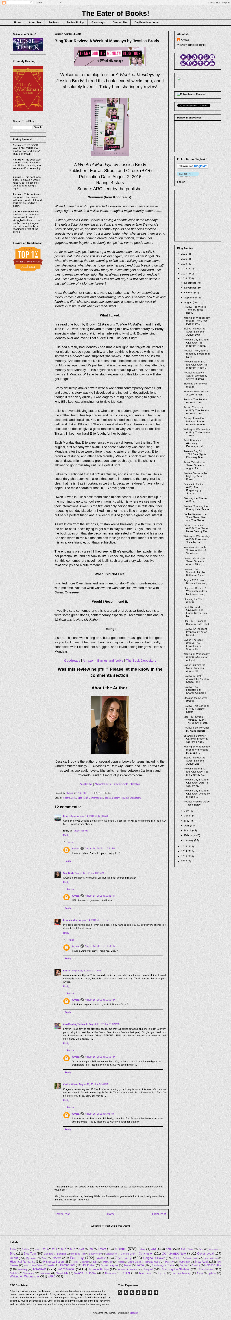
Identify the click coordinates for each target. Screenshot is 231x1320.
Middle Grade (134, 1262)
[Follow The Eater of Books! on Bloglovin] (192, 167)
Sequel (148, 1269)
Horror (75, 1262)
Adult (169, 1249)
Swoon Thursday (85, 1273)
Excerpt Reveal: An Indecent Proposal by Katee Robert (195, 421)
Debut (14, 1258)
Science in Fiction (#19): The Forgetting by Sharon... (194, 489)
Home (17, 22)
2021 (184, 253)
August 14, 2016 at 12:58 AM (92, 816)
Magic (121, 1262)
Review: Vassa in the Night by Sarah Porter (195, 476)
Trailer (200, 1273)
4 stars (66, 798)
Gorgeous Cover (154, 1258)
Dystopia (31, 1258)
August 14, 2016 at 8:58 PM (93, 920)
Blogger (133, 1313)
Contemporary (96, 798)
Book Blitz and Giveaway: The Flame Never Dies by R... (195, 611)
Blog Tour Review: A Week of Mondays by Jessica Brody (195, 591)
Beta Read (213, 1249)
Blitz (13, 1253)
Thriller (125, 1273)
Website (86, 784)
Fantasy (77, 1258)
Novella (51, 1265)
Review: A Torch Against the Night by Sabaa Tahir (196, 678)
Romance (66, 1269)
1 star (13, 1249)
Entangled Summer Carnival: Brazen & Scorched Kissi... (196, 738)
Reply (66, 835)
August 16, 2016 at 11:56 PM (100, 1056)
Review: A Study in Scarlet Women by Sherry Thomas (195, 375)
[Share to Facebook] (106, 793)
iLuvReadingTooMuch (75, 1024)
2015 (184, 846)
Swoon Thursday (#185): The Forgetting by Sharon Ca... (193, 644)
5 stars (141, 1249)
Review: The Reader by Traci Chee (195, 401)
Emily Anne (69, 816)
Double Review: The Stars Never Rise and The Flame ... (195, 517)
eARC (52, 1276)
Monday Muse (152, 1261)
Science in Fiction (127, 1269)
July (186, 810)
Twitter (135, 784)
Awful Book (187, 1249)
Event (44, 1258)
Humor (85, 1262)
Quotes (183, 1265)
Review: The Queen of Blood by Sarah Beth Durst (197, 353)
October (189, 292)
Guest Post (191, 1258)
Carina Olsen (70, 1084)
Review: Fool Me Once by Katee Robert (197, 729)
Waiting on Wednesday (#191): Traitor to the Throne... (197, 432)
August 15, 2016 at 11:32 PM (104, 1024)
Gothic (176, 1258)
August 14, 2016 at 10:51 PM (100, 946)
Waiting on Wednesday (25, 1276)
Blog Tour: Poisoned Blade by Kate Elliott (196, 622)
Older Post (159, 1214)
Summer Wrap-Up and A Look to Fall (196, 393)
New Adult (201, 1261)
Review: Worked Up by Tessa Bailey (197, 803)
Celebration (111, 1254)
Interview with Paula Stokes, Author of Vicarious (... (195, 550)
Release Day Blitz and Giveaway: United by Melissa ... (197, 793)
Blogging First (78, 1254)
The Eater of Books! (115, 13)
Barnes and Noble (110, 660)
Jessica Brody (112, 798)
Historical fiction (53, 1261)
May (187, 820)
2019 (184, 263)
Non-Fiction (37, 1265)
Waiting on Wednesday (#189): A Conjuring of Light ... (197, 656)
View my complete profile (191, 44)
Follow (181, 181)
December (190, 282)
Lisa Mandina (70, 920)
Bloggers (48, 1254)
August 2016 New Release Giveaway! (196, 582)
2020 (184, 258)
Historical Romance (22, 1261)
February (189, 835)
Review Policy (75, 22)
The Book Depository (141, 660)
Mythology (184, 1261)
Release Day (212, 1265)
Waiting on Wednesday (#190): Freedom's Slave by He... (197, 539)
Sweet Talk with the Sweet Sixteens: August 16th (194, 561)
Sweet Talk (62, 1273)
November (190, 287)
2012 (184, 861)
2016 (184, 278)
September (191, 297)
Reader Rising (80, 830)
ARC (73, 798)
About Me (35, 22)
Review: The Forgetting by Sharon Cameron (195, 689)
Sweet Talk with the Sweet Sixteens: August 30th (194, 331)
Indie (95, 1261)
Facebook (121, 784)
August (188, 302)
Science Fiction (98, 1269)
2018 (184, 268)
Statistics (14, 1273)
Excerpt (56, 1258)
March (188, 830)
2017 (184, 273)
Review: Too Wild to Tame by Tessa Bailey (195, 309)
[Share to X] (102, 793)
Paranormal (67, 1265)
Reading (196, 1265)
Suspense (45, 1273)
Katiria (66, 970)
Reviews (54, 22)
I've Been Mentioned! (147, 22)
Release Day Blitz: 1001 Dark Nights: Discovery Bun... (195, 454)
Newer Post (62, 1214)
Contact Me (120, 22)
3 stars (101, 1249)
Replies (71, 842)
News (26, 1265)
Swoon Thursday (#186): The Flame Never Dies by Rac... (197, 528)
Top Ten (162, 1273)
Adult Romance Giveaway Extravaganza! (193, 443)
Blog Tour (82, 798)
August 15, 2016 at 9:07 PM (86, 970)
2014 (184, 851)
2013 (184, 856)
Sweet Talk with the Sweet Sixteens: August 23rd (194, 465)
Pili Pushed (89, 1265)
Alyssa (75, 848)
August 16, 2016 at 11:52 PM (100, 999)
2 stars (25, 1249)
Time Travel (145, 1273)
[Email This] (95, 793)
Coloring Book (128, 1254)
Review (124, 798)
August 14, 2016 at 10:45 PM (100, 895)
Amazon (89, 660)
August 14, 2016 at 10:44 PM (100, 848)
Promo (139, 1265)
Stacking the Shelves (176, 1269)
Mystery (169, 1261)
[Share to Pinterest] (109, 793)
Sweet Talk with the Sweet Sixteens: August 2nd (194, 760)
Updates (212, 1273)
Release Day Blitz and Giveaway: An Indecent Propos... (196, 342)
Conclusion (146, 1253)
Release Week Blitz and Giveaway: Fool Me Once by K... (196, 771)
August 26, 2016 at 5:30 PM (93, 1084)
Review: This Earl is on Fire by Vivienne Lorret (197, 708)
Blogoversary (95, 1254)
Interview (107, 1261)
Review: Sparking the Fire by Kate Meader (197, 508)
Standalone (135, 798)
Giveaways (98, 22)
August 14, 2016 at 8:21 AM (89, 873)
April (187, 825)
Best (201, 1249)
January (189, 840)
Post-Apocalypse (109, 1265)
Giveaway (123, 1258)
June (187, 815)
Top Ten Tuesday (181, 1273)
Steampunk (28, 1273)
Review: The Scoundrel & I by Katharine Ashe (194, 572)
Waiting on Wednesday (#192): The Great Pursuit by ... (197, 320)
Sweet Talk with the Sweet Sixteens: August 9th (194, 667)
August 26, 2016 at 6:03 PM (99, 1113)
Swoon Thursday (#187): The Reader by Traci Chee (196, 410)
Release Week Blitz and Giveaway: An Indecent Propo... (195, 364)
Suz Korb (68, 873)
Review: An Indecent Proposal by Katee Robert (195, 631)
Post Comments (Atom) (117, 1225)
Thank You (110, 1273)
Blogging (61, 1253)
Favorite (100, 1258)
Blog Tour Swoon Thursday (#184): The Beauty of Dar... (196, 719)
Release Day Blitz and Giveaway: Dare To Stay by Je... (196, 782)
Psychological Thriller (163, 1265)
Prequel (128, 1265)
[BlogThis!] (99, 793)
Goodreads (72, 660)
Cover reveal (205, 1253)
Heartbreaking (211, 1258)
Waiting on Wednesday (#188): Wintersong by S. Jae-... (197, 749)
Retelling (22, 1269)
